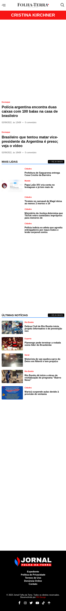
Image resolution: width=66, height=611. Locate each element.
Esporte (28, 339)
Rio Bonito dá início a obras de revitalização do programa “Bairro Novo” (43, 377)
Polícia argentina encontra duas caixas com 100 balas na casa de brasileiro (30, 111)
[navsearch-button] (61, 5)
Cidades (28, 169)
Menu (4, 5)
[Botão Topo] (47, 603)
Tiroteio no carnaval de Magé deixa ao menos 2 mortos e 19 (43, 202)
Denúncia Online (33, 581)
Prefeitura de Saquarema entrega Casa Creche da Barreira (42, 173)
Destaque (6, 102)
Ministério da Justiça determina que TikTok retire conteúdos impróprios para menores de (44, 215)
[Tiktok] (42, 603)
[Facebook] (18, 603)
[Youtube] (36, 603)
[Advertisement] (33, 59)
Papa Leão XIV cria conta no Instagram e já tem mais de (40, 185)
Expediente (33, 571)
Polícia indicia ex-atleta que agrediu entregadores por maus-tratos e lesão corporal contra (43, 229)
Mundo (27, 181)
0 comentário (30, 122)
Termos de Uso (33, 577)
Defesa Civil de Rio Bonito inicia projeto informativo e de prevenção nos (43, 328)
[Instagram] (24, 603)
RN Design (41, 597)
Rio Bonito (29, 322)
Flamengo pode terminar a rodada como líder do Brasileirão (43, 343)
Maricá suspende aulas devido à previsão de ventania (42, 392)
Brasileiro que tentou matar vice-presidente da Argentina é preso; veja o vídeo (30, 141)
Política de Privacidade (33, 574)
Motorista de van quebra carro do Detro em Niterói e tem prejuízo (42, 360)
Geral (27, 355)
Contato (33, 584)
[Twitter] (30, 603)
